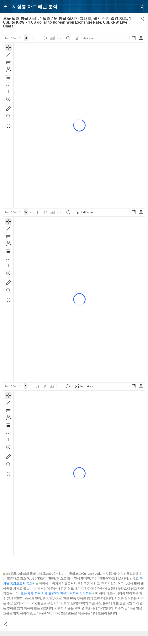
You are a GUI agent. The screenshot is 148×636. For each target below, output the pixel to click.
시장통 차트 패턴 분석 (34, 6)
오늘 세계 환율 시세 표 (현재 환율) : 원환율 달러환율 (56, 593)
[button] (142, 19)
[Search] (142, 8)
